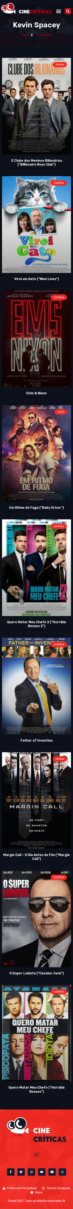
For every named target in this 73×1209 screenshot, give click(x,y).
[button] (59, 11)
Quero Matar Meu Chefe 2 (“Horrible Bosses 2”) (36, 624)
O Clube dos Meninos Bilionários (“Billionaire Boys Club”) (36, 162)
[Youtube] (41, 1172)
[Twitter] (21, 1172)
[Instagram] (31, 1172)
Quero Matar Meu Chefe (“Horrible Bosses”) (37, 1089)
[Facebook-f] (10, 1172)
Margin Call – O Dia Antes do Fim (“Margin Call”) (36, 857)
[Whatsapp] (62, 1172)
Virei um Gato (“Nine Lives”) (36, 279)
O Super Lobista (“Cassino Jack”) (37, 973)
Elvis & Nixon (36, 393)
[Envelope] (52, 1172)
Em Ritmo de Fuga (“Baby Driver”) (36, 508)
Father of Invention (36, 740)
